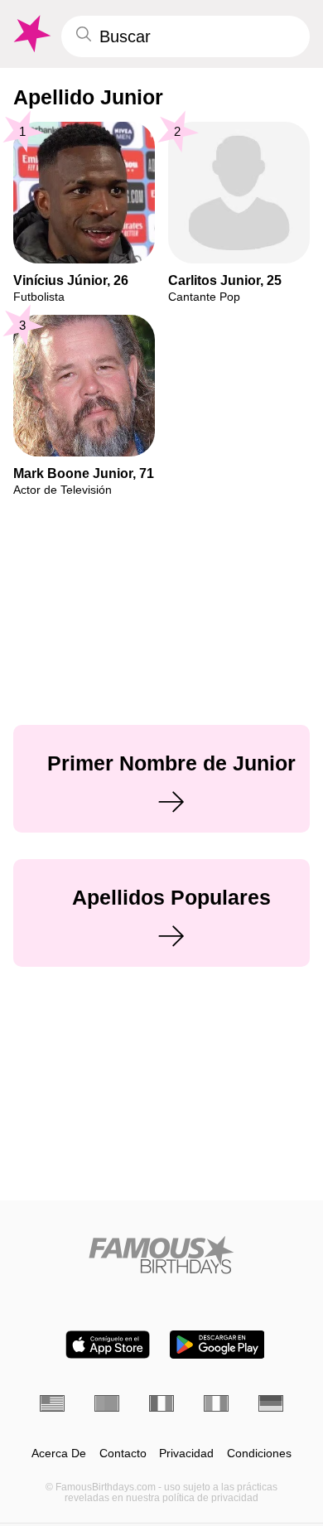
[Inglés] (52, 1403)
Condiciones (259, 1453)
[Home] (161, 1254)
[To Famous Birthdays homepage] (30, 34)
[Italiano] (216, 1403)
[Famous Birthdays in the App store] (108, 1344)
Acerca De (58, 1453)
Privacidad (186, 1453)
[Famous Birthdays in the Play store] (217, 1344)
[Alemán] (270, 1403)
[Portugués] (106, 1403)
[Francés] (161, 1403)
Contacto (123, 1453)
